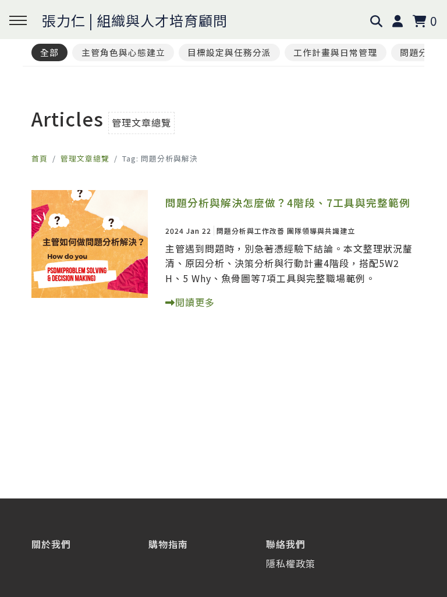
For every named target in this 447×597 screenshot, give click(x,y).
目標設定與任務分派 (229, 52)
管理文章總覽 (85, 158)
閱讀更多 (195, 302)
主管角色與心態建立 (123, 52)
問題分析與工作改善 (251, 231)
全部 (49, 52)
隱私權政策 (290, 563)
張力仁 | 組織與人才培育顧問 (135, 20)
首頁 (39, 158)
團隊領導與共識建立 (321, 231)
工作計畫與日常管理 (335, 52)
